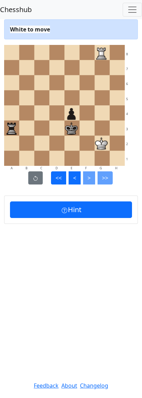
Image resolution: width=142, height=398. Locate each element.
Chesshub (16, 9)
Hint (74, 209)
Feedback (46, 385)
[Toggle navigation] (132, 10)
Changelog (94, 385)
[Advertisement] (71, 298)
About (69, 385)
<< (58, 178)
